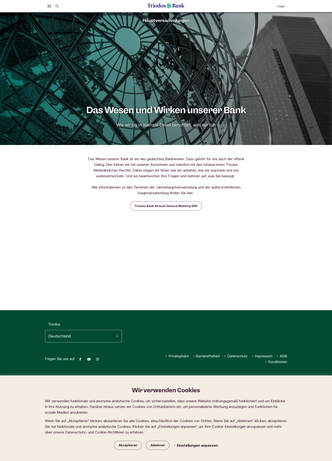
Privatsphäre (178, 356)
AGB (283, 356)
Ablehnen (157, 445)
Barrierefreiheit (208, 356)
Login (281, 6)
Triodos (54, 324)
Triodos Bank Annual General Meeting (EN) (166, 206)
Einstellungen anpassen (197, 445)
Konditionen (277, 362)
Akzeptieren (128, 445)
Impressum (263, 356)
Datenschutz (237, 356)
